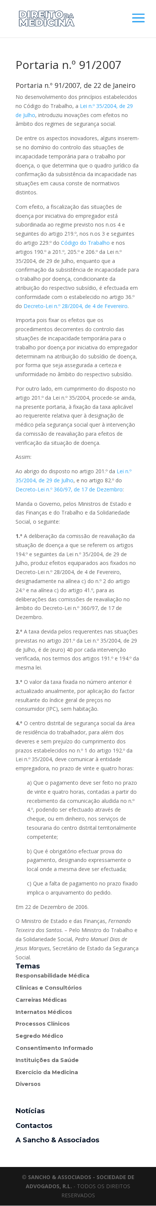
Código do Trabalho (86, 242)
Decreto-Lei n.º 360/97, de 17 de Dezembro (69, 489)
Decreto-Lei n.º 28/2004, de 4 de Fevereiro (75, 306)
